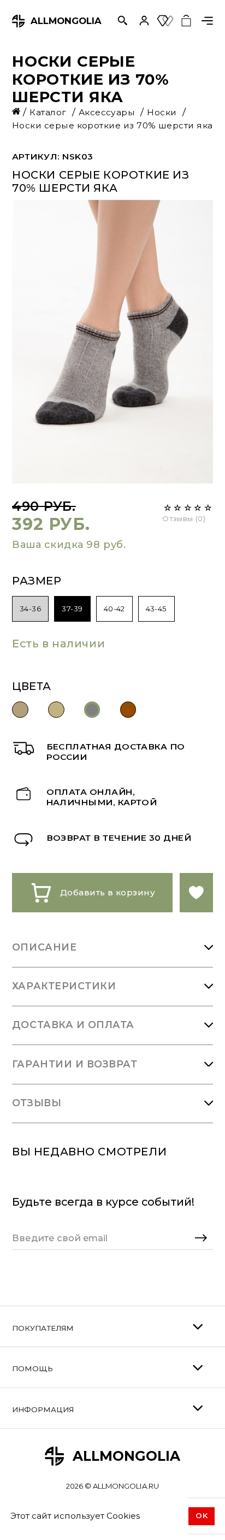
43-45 (156, 608)
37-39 (72, 608)
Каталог (49, 112)
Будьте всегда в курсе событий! (103, 1201)
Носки (163, 112)
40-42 (114, 608)
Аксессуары (108, 112)
